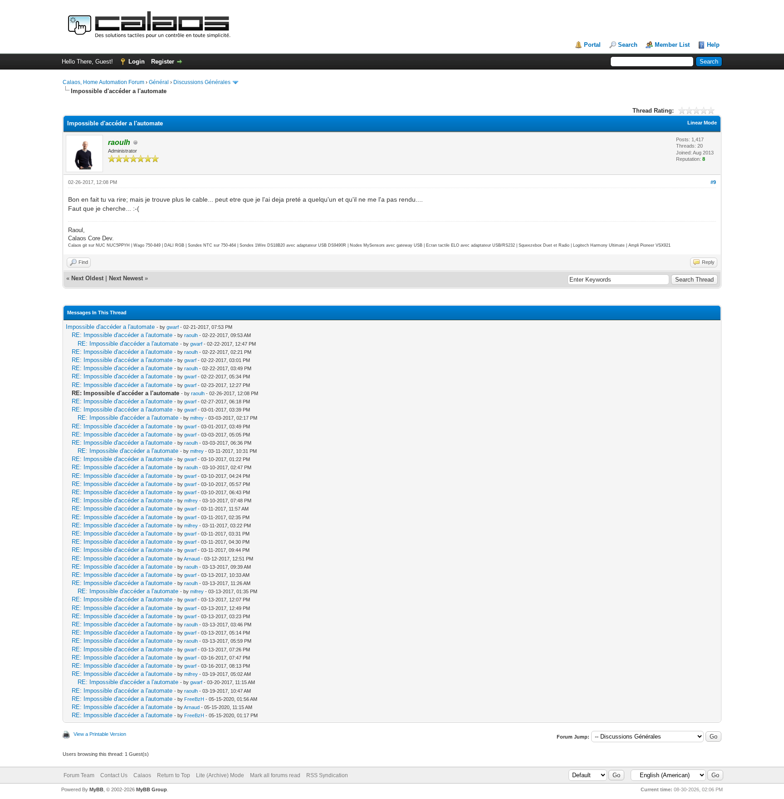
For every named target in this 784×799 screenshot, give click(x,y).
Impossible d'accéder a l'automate (110, 326)
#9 (713, 182)
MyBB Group (151, 789)
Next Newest (126, 278)
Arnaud (192, 558)
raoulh (191, 335)
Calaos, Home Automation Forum (103, 82)
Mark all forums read (275, 775)
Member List (672, 44)
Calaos (142, 775)
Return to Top (173, 775)
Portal (592, 44)
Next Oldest (87, 278)
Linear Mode (702, 122)
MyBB (96, 789)
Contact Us (113, 775)
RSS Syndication (327, 775)
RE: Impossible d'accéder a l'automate (122, 335)
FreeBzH (194, 699)
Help (713, 44)
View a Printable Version (100, 734)
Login (136, 61)
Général (159, 82)
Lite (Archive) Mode (220, 775)
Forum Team (79, 775)
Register (162, 61)
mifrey (197, 418)
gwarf (173, 327)
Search (627, 44)
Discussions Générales (201, 82)
